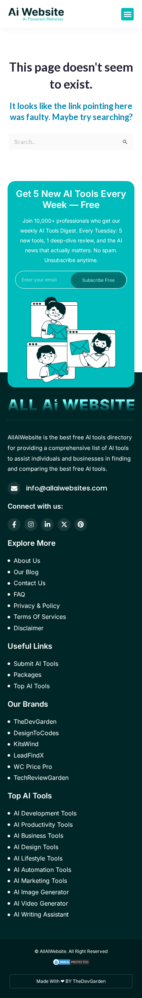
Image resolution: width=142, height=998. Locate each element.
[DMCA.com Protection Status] (71, 961)
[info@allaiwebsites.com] (14, 488)
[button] (127, 14)
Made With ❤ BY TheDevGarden (71, 981)
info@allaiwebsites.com (66, 488)
